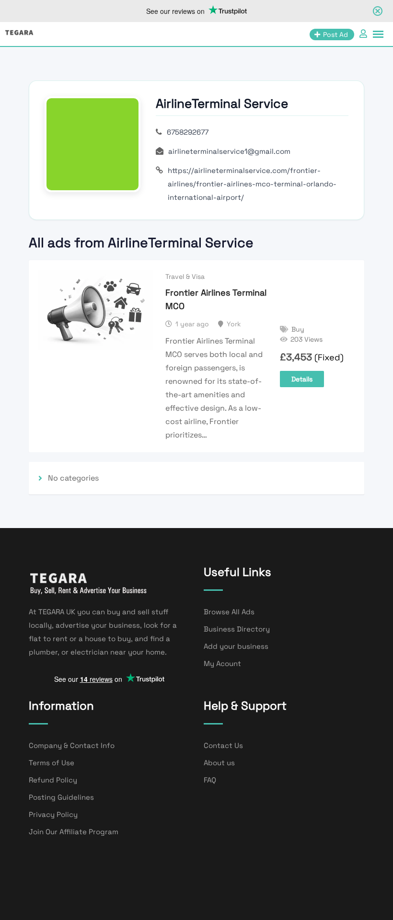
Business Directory (237, 628)
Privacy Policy (53, 814)
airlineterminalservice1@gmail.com (229, 151)
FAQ (210, 779)
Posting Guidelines (61, 797)
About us (219, 762)
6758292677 (187, 132)
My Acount (222, 663)
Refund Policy (53, 779)
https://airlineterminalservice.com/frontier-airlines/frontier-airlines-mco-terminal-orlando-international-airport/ (252, 184)
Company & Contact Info (72, 745)
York (234, 324)
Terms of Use (51, 762)
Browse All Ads (229, 611)
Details (301, 379)
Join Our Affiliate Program (73, 831)
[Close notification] (377, 11)
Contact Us (223, 745)
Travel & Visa (185, 276)
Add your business (236, 646)
